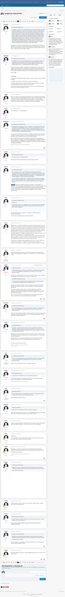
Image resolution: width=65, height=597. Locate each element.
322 (15, 21)
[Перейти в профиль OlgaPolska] (6, 59)
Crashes (52, 23)
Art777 (5, 108)
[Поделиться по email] (6, 587)
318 (6, 21)
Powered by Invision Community (32, 595)
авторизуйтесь (34, 567)
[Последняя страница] (35, 21)
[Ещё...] (45, 24)
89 (6, 442)
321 (13, 21)
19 (6, 64)
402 (6, 117)
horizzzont (5, 24)
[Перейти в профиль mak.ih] (2, 14)
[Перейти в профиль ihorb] (6, 201)
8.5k (6, 274)
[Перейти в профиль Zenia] (6, 437)
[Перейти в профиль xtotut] (6, 226)
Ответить (43, 17)
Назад (4, 21)
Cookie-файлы (39, 594)
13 (6, 130)
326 (25, 21)
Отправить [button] (43, 579)
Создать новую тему (33, 17)
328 (29, 21)
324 (20, 21)
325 (22, 21)
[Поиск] (63, 5)
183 (6, 33)
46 (6, 522)
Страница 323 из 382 (40, 21)
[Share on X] (1, 587)
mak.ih (8, 14)
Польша (16, 14)
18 (6, 206)
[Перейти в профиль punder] (6, 98)
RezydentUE (6, 121)
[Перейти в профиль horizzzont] (6, 28)
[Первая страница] (1, 21)
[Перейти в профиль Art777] (6, 112)
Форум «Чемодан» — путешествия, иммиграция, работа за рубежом (20, 2)
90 (6, 455)
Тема (28, 594)
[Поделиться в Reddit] (4, 587)
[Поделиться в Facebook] (3, 587)
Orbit (6, 250)
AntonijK (61, 23)
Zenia (6, 433)
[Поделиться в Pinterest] (8, 587)
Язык (24, 594)
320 (11, 21)
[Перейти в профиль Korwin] (6, 517)
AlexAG (5, 265)
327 (27, 21)
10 (6, 175)
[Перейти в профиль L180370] (6, 450)
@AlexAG (12, 184)
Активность (7, 5)
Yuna (60, 20)
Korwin (5, 513)
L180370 (6, 446)
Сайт (2, 5)
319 (8, 21)
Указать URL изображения (39, 575)
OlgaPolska (5, 55)
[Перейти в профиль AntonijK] (58, 24)
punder (5, 94)
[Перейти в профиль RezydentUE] (6, 125)
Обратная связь (33, 594)
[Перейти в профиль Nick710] (6, 170)
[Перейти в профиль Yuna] (58, 21)
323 (18, 21)
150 (6, 103)
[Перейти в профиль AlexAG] (6, 268)
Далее (32, 21)
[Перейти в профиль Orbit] (6, 253)
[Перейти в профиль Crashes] (50, 24)
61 (6, 397)
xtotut (5, 223)
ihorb (6, 197)
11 (6, 231)
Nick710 (6, 166)
